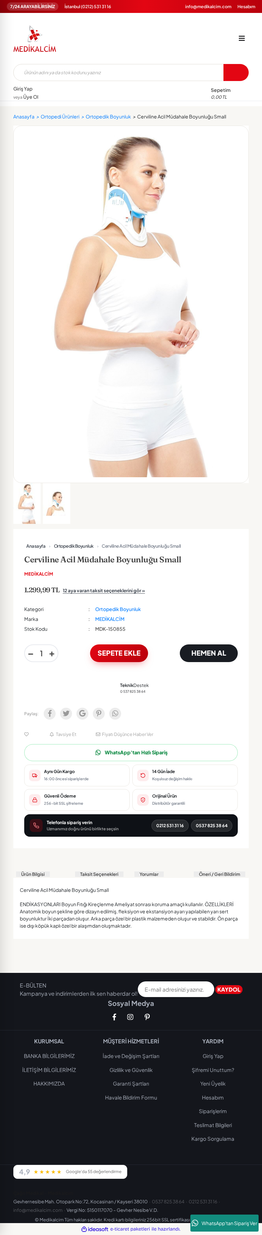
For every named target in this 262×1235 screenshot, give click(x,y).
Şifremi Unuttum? (213, 1069)
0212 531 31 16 (170, 825)
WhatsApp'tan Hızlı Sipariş (136, 752)
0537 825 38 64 (212, 825)
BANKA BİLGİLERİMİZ (49, 1056)
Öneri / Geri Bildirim (219, 874)
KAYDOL (229, 989)
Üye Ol (25, 97)
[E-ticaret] (130, 1229)
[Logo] (34, 38)
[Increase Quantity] (52, 653)
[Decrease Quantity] (31, 653)
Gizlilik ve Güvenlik (131, 1069)
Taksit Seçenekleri (99, 874)
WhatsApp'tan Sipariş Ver (229, 1223)
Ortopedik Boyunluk (73, 546)
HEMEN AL (208, 652)
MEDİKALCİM (38, 574)
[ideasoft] (94, 1229)
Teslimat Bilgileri (213, 1125)
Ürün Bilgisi (33, 874)
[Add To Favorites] (27, 734)
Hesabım (246, 6)
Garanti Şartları (131, 1083)
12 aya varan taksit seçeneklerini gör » (104, 590)
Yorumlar (149, 874)
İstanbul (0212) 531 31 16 (87, 6)
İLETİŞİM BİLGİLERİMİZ (49, 1069)
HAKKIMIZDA (49, 1083)
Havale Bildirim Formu (131, 1097)
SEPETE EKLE (119, 652)
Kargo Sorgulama (212, 1138)
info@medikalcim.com (208, 6)
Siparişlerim (213, 1111)
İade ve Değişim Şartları (131, 1056)
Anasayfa (35, 546)
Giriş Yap (22, 88)
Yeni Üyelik (212, 1083)
